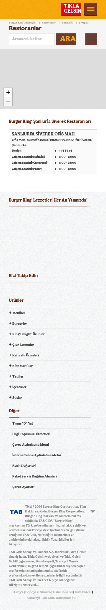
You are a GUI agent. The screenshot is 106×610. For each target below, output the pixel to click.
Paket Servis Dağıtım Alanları (34, 476)
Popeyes (31, 592)
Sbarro (45, 592)
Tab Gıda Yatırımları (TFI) (60, 598)
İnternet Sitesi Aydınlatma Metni (36, 455)
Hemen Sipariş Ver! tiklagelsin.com (32, 260)
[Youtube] (35, 291)
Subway (33, 598)
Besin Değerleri (24, 465)
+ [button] (8, 92)
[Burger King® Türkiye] (17, 9)
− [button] (8, 101)
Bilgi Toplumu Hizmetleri (31, 434)
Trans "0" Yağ (23, 423)
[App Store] (23, 215)
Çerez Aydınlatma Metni (30, 444)
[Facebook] (13, 291)
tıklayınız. (16, 544)
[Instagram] (46, 291)
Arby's (18, 592)
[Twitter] (24, 291)
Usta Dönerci (63, 592)
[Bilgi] (91, 39)
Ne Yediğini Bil (32, 239)
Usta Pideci (83, 592)
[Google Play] (53, 215)
